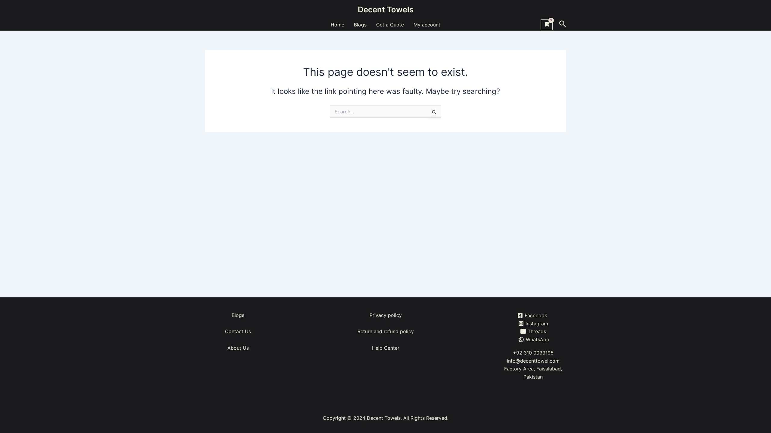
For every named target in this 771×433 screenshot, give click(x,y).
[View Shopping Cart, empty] (547, 24)
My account (427, 25)
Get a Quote (390, 25)
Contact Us (238, 331)
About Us (238, 348)
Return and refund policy (385, 331)
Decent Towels (386, 9)
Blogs (360, 25)
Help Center (385, 348)
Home (337, 25)
